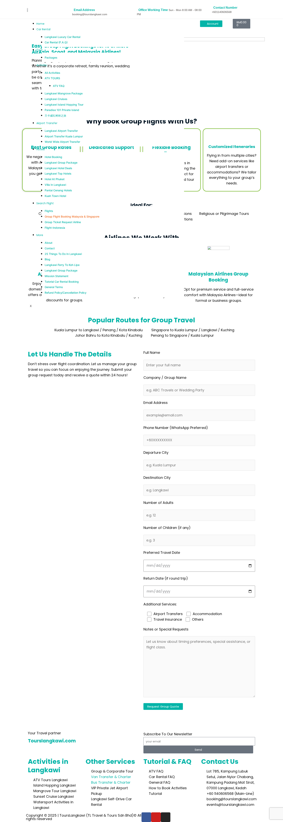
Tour (39, 50)
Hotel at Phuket (54, 179)
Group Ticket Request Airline (63, 222)
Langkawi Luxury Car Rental (62, 37)
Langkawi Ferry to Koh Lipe (62, 264)
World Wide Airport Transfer (62, 141)
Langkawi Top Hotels (58, 173)
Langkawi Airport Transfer (61, 130)
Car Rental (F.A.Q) (56, 42)
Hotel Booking (53, 157)
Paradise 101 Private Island (62, 110)
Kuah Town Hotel (55, 196)
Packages (51, 57)
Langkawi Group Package (61, 162)
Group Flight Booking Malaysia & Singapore (72, 216)
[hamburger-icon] (186, 23)
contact (50, 248)
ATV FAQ (58, 85)
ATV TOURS (52, 78)
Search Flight (45, 203)
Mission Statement (56, 276)
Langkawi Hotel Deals (58, 168)
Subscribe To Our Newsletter (167, 734)
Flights (49, 211)
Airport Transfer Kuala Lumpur (64, 136)
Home (40, 24)
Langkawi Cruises (56, 99)
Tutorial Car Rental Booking (62, 281)
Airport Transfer (46, 123)
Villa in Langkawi (55, 184)
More (39, 235)
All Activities (52, 72)
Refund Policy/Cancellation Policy (65, 292)
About (48, 242)
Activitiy (41, 65)
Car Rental (43, 29)
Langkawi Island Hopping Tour (64, 104)
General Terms (54, 287)
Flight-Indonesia (55, 227)
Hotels (40, 149)
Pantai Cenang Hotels (58, 190)
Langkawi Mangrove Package (64, 93)
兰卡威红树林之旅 (55, 115)
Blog (47, 259)
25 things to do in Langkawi (63, 254)
